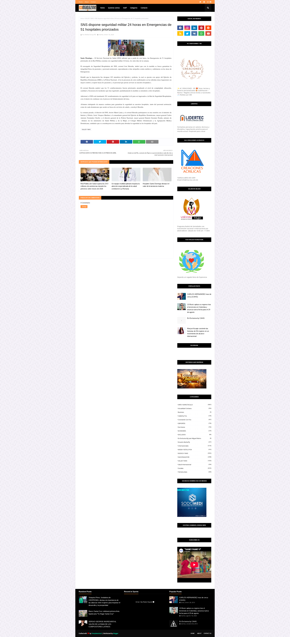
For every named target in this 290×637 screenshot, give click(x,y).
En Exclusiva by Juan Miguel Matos (194, 438)
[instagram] (208, 2)
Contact (93, 2)
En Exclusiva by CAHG (196, 318)
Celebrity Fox (194, 416)
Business (194, 412)
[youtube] (208, 33)
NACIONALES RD (194, 457)
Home (81, 2)
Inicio (82, 18)
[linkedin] (194, 27)
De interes (194, 427)
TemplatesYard (97, 633)
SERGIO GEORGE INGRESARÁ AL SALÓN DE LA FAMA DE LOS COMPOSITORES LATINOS (102, 624)
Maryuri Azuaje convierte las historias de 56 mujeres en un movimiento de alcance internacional (198, 332)
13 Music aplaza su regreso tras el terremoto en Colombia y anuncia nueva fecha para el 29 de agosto (199, 308)
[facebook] (210, 2)
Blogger (115, 633)
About (87, 2)
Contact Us (207, 633)
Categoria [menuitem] (133, 8)
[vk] (194, 33)
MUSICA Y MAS (194, 453)
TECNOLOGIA (194, 472)
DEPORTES (194, 423)
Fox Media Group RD (89, 35)
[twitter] (200, 2)
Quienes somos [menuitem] (114, 8)
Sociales (194, 468)
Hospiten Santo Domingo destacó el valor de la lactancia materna (156, 185)
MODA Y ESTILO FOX (194, 450)
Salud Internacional (194, 464)
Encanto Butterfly (194, 442)
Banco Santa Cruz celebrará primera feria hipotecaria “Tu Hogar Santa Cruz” (104, 612)
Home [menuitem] (102, 8)
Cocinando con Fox (194, 420)
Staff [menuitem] (125, 8)
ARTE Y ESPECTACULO (194, 405)
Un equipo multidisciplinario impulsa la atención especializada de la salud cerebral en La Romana (126, 186)
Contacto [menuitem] (144, 8)
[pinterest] (204, 2)
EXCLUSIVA (194, 435)
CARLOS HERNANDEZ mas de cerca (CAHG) (199, 295)
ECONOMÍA (194, 431)
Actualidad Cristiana (194, 408)
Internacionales (194, 446)
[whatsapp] (201, 33)
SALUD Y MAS (89, 18)
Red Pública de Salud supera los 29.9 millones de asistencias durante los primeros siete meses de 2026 (94, 186)
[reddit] (208, 27)
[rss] (180, 33)
